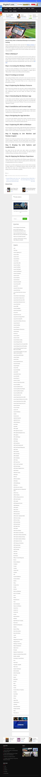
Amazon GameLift (17, 323)
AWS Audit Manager (17, 436)
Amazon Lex (16, 333)
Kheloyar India (25, 175)
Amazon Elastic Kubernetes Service (19, 302)
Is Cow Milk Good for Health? (22, 739)
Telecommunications (17, 706)
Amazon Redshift (16, 376)
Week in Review (16, 712)
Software (15, 696)
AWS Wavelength (16, 549)
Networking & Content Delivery (19, 658)
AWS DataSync (16, 470)
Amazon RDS (16, 371)
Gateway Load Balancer (17, 605)
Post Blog (14, 11)
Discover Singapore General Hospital (19, 227)
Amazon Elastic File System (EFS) (19, 300)
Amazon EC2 (16, 286)
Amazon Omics (16, 359)
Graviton (15, 614)
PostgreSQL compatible (17, 664)
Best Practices (16, 555)
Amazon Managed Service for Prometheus (20, 346)
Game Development (17, 603)
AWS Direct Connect (17, 472)
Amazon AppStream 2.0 (17, 252)
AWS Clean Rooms (17, 443)
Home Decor (16, 622)
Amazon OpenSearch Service (18, 361)
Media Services (16, 647)
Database (15, 580)
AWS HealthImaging (17, 483)
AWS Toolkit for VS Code (18, 540)
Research (15, 681)
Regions (15, 677)
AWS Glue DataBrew (17, 478)
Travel (11, 11)
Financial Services (16, 599)
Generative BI (16, 612)
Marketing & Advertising (17, 643)
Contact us (5, 769)
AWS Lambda (16, 501)
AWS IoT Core (16, 492)
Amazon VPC (16, 409)
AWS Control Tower (17, 462)
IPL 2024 (8, 175)
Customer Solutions (17, 578)
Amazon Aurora (16, 256)
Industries (15, 626)
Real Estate (15, 675)
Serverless (15, 691)
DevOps (15, 587)
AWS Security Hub (17, 513)
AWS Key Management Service (19, 497)
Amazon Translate (16, 407)
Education (15, 589)
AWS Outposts (16, 507)
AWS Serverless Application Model (19, 515)
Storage (15, 698)
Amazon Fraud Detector (17, 310)
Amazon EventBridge (17, 308)
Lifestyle (19, 8)
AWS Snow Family (17, 520)
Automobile (24, 8)
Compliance (15, 564)
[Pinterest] (1, 12)
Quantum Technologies (17, 668)
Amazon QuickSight (17, 369)
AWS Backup (16, 439)
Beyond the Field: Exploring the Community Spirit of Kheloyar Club (22, 189)
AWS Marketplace (16, 505)
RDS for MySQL (16, 670)
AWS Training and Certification (18, 543)
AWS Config (16, 459)
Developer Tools (16, 585)
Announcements (16, 415)
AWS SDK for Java (17, 511)
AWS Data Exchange (17, 466)
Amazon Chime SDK (17, 262)
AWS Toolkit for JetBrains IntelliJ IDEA (20, 534)
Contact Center (16, 570)
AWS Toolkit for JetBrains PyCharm (19, 536)
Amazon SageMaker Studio (18, 392)
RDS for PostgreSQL (17, 673)
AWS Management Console (18, 503)
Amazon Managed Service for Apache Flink (21, 344)
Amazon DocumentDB (17, 281)
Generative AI (16, 610)
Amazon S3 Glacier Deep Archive (19, 382)
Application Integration (17, 418)
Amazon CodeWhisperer (17, 271)
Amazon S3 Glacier (17, 380)
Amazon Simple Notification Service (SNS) (20, 399)
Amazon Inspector (16, 327)
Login (29, 8)
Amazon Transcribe (17, 405)
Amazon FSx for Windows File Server (20, 320)
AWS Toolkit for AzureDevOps (18, 532)
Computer (5, 8)
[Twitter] (1, 8)
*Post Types (15, 250)
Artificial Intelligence (17, 422)
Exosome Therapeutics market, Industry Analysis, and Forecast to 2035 (35, 15)
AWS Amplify (16, 428)
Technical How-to (16, 702)
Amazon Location (16, 337)
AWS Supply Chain (17, 526)
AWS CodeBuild (16, 455)
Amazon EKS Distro (17, 290)
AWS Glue (15, 476)
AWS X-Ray (15, 553)
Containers (15, 572)
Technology (6, 11)
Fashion (10, 8)
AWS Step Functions (17, 524)
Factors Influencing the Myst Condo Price (23, 15)
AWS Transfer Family (17, 545)
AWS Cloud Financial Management (19, 447)
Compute (15, 566)
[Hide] (0, 16)
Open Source (16, 662)
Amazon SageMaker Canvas (18, 386)
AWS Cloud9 (16, 449)
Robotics (15, 685)
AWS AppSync (16, 434)
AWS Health (15, 480)
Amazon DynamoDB (17, 283)
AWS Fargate (16, 474)
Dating (15, 582)
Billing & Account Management (19, 557)
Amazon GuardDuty (17, 325)
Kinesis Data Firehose (17, 633)
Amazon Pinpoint (16, 365)
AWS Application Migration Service (19, 432)
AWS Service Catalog (17, 517)
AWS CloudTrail (16, 451)
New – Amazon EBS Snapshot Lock (8, 15)
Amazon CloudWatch (17, 267)
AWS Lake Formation (17, 499)
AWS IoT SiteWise (16, 494)
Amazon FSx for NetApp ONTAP (19, 316)
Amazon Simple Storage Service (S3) (19, 403)
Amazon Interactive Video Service (19, 329)
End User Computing (17, 593)
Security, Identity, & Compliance (19, 689)
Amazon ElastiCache (17, 304)
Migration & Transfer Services (18, 652)
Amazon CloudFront (17, 265)
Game (7, 173)
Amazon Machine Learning (18, 339)
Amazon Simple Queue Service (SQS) (20, 401)
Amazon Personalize (17, 363)
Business (14, 8)
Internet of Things (16, 629)
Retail (14, 683)
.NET (14, 248)
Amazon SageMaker (17, 384)
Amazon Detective (23, 17)
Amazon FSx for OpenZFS (18, 318)
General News (16, 608)
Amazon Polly (16, 367)
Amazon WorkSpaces (17, 411)
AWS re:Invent (16, 509)
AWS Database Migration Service (19, 468)
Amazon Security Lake (17, 395)
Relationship (15, 679)
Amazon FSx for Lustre (17, 314)
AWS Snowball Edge (17, 522)
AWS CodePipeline (17, 457)
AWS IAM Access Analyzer (18, 487)
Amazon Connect (16, 275)
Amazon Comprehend (17, 273)
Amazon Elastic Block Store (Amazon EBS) (9, 17)
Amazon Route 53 (16, 378)
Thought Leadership (17, 708)
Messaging (15, 649)
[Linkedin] (1, 10)
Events (15, 595)
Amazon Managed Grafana (18, 341)
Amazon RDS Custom (17, 374)
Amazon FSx (16, 312)
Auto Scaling (16, 424)
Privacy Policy (6, 1)
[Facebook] (1, 7)
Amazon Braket (16, 260)
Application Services (17, 420)
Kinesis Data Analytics (17, 631)
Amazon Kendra (16, 331)
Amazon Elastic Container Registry (19, 295)
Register (32, 8)
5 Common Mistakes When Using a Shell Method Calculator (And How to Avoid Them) (35, 739)
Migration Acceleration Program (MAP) (20, 654)
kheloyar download (20, 175)
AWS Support (16, 528)
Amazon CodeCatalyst (17, 269)
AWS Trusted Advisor (17, 547)
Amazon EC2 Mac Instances (18, 288)
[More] (1, 14)
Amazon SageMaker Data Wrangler (19, 388)
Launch (15, 635)
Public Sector (16, 666)
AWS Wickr (15, 551)
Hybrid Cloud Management (18, 624)
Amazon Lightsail (16, 335)
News (14, 660)
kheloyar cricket (15, 175)
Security (15, 687)
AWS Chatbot (16, 441)
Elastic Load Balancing (17, 591)
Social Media (16, 693)
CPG (14, 574)
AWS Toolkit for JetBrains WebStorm (19, 538)
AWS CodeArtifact (16, 453)
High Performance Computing (18, 620)
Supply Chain (16, 700)
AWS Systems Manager (17, 530)
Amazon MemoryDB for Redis (18, 355)
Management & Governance (18, 639)
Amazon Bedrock (16, 258)
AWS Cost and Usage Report (18, 464)
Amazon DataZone (17, 277)
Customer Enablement (17, 576)
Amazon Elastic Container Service (19, 297)
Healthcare (15, 618)
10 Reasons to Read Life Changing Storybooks (11, 739)
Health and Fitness (34, 17)
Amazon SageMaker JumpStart (18, 390)
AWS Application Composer (18, 430)
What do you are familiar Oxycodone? (20, 236)
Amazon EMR (16, 306)
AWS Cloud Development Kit (18, 445)
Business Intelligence (17, 561)
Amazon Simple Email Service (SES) (19, 397)
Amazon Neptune (16, 357)
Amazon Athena (16, 254)
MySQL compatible (17, 656)
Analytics (15, 413)
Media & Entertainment (17, 645)
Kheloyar (11, 175)
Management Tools (17, 641)
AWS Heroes (16, 485)
